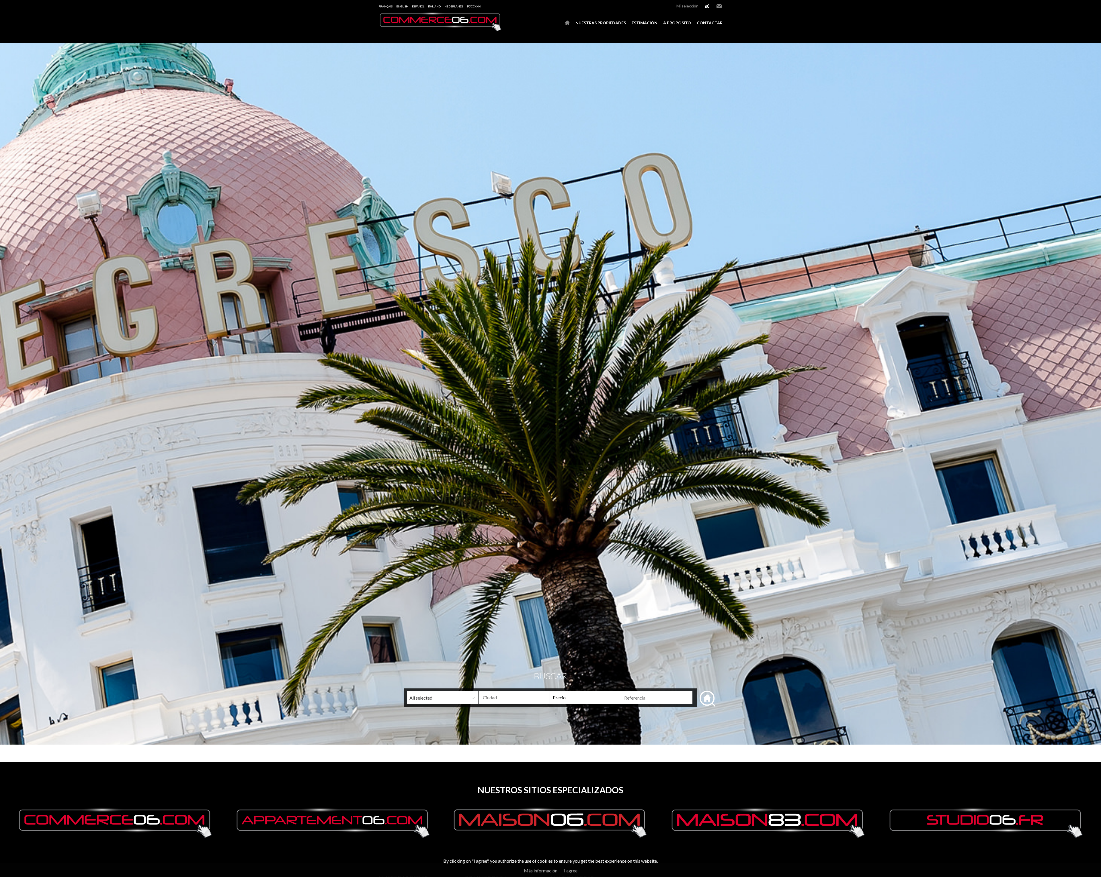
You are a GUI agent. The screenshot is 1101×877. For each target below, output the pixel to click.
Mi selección (687, 5)
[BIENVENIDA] (567, 23)
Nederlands (453, 6)
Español (418, 6)
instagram (707, 6)
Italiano (434, 6)
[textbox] (523, 697)
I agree (570, 870)
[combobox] (514, 697)
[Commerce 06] (440, 29)
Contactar (710, 22)
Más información (540, 870)
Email (719, 6)
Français (385, 6)
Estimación (644, 22)
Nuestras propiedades (600, 22)
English (402, 6)
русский (474, 6)
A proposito (677, 22)
